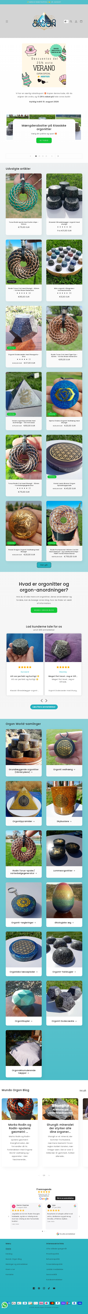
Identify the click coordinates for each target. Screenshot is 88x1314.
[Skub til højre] (49, 1175)
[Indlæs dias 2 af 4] (39, 156)
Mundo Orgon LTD (41, 1307)
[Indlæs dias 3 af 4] (43, 156)
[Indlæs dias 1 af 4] (36, 156)
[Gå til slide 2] (44, 1231)
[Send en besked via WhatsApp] (4, 1305)
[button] (6, 21)
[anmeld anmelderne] (39, 1206)
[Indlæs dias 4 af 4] (46, 156)
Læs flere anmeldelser (44, 707)
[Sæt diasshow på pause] (57, 156)
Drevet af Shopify (52, 1307)
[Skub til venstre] (38, 1175)
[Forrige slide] (30, 156)
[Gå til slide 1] (42, 1231)
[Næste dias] (51, 156)
